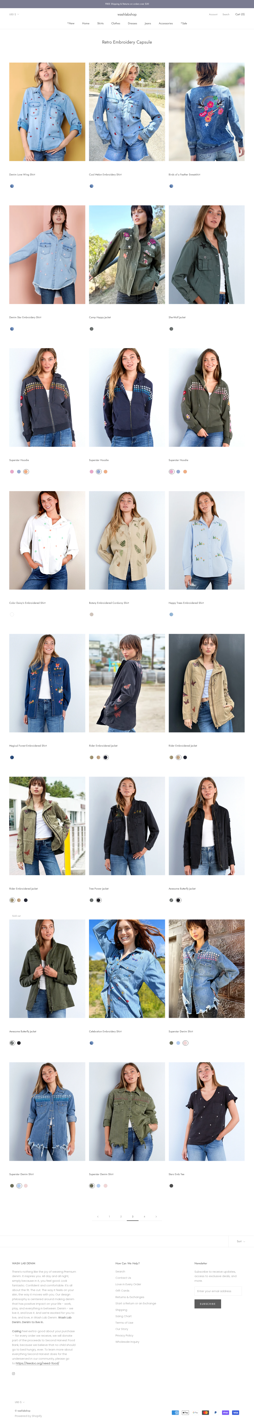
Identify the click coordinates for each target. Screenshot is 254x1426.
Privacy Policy (124, 1335)
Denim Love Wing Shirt (22, 174)
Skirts (100, 23)
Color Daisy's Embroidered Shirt (27, 603)
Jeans (148, 23)
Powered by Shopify (28, 1416)
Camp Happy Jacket (100, 317)
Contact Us (123, 1278)
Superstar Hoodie (19, 460)
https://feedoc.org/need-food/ (37, 1363)
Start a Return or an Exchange (135, 1303)
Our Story (121, 1329)
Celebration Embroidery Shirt (105, 1031)
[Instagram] (13, 1373)
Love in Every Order (128, 1284)
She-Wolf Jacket (177, 317)
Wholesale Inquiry (127, 1342)
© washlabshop (22, 1410)
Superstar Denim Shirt (181, 1031)
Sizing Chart (123, 1316)
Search (226, 14)
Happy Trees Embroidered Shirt (186, 603)
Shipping (121, 1310)
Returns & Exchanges (129, 1297)
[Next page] (156, 1216)
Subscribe (208, 1304)
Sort (239, 1241)
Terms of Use (124, 1323)
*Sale (184, 23)
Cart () (240, 14)
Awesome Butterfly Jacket (182, 888)
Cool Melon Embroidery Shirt (105, 174)
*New (70, 23)
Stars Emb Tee (176, 1174)
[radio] (12, 186)
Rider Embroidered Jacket (103, 745)
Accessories (166, 23)
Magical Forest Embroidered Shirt (28, 745)
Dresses (132, 23)
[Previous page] (98, 1216)
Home (85, 23)
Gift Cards (122, 1290)
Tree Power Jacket (98, 888)
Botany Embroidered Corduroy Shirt (109, 603)
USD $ (12, 14)
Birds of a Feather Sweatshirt (184, 174)
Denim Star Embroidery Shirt (25, 317)
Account (213, 14)
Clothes (115, 23)
